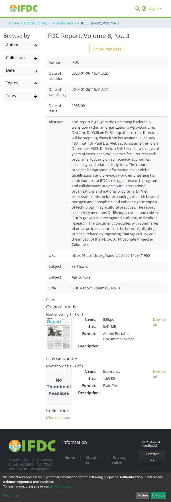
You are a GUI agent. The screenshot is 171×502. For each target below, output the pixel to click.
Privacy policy (119, 460)
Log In (154, 8)
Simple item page (106, 49)
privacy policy (60, 486)
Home (14, 23)
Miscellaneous (64, 23)
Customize (11, 495)
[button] (144, 8)
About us (91, 460)
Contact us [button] (152, 457)
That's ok (158, 495)
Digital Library (35, 23)
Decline (142, 495)
